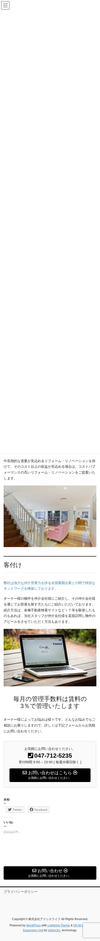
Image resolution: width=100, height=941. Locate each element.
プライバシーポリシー (21, 892)
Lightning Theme (59, 925)
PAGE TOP (92, 908)
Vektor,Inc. (54, 930)
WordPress (33, 925)
